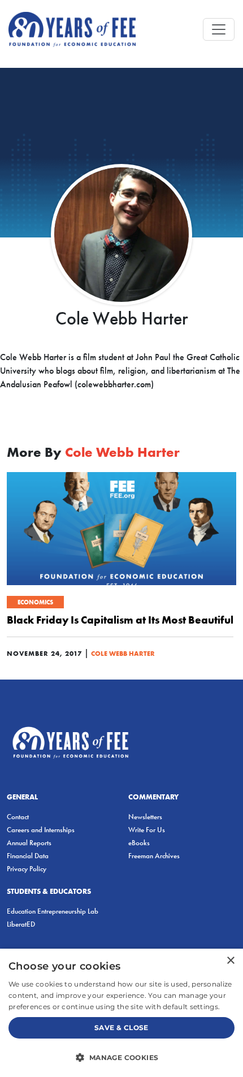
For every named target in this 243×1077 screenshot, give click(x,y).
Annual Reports (29, 842)
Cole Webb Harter (123, 653)
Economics (35, 602)
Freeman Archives (154, 855)
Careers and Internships (41, 829)
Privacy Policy (26, 868)
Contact (18, 816)
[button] (121, 1057)
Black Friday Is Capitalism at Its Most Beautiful (120, 619)
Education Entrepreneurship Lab (52, 911)
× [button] (230, 961)
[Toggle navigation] (219, 29)
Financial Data (28, 855)
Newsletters (145, 816)
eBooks (139, 842)
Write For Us (146, 829)
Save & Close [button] (121, 1027)
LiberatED (21, 924)
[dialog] (121, 1013)
